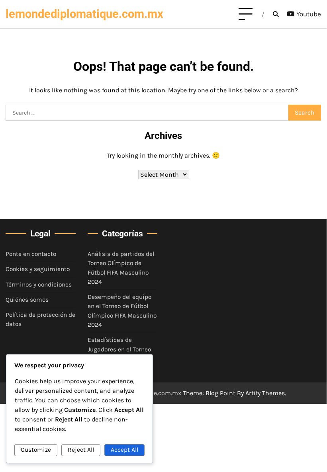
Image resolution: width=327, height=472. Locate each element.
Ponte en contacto (31, 253)
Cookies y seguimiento (38, 269)
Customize (36, 449)
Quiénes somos (27, 299)
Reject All (81, 449)
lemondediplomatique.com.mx (84, 14)
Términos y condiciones (39, 284)
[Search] (275, 14)
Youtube (308, 14)
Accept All (124, 449)
